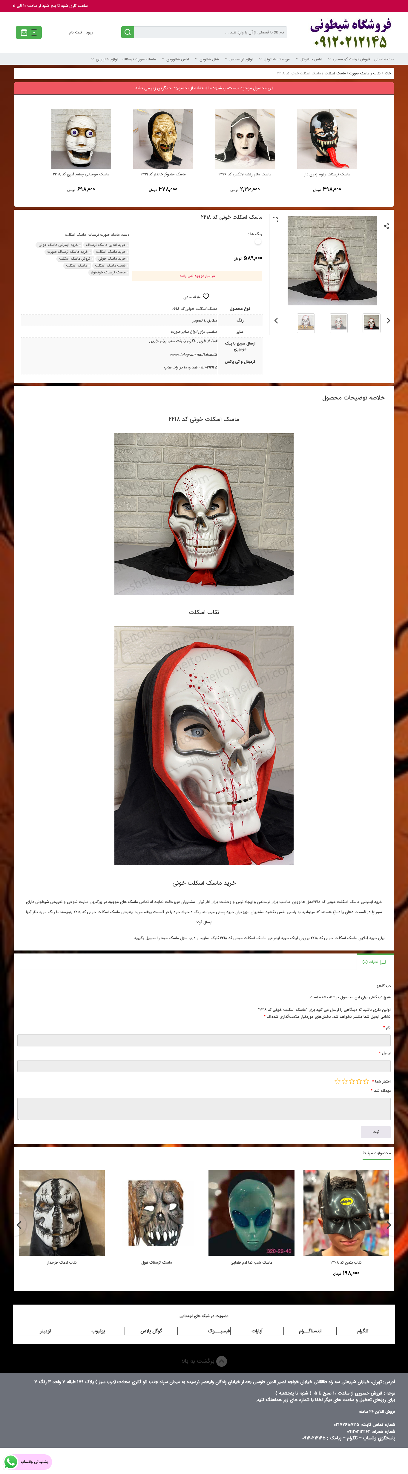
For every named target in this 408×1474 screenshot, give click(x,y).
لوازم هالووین (107, 59)
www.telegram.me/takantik (193, 355)
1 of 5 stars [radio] (366, 1081)
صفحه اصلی (384, 59)
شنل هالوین (209, 59)
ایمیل (385, 1053)
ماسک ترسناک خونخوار (108, 272)
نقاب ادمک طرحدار (157, 1262)
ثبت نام (75, 32)
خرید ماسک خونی (111, 258)
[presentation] (389, 319)
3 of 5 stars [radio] (352, 1081)
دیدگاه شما (381, 1091)
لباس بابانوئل (311, 59)
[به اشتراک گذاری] (386, 226)
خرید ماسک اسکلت (110, 252)
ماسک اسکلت (335, 73)
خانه (387, 73)
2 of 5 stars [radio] (359, 1081)
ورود (89, 32)
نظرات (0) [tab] (370, 962)
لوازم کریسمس (241, 59)
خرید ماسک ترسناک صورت (67, 252)
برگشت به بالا (198, 1361)
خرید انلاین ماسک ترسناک (105, 245)
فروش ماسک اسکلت (74, 258)
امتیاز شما (381, 1081)
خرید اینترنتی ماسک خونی (58, 245)
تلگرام (362, 1331)
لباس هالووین (177, 59)
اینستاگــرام (310, 1331)
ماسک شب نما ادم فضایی (346, 1262)
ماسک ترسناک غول (251, 1262)
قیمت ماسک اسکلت (110, 265)
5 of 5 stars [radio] (337, 1081)
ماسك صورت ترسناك (139, 59)
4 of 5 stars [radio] (345, 1081)
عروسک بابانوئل (277, 59)
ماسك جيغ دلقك (61, 1262)
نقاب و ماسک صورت (365, 73)
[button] (275, 219)
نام (387, 1027)
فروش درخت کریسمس (351, 59)
